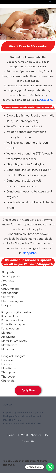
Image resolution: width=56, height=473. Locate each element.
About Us (36, 435)
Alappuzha (29, 253)
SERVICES (22, 435)
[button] (50, 467)
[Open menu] (50, 2)
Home (10, 435)
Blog (46, 435)
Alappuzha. (46, 100)
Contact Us (28, 441)
